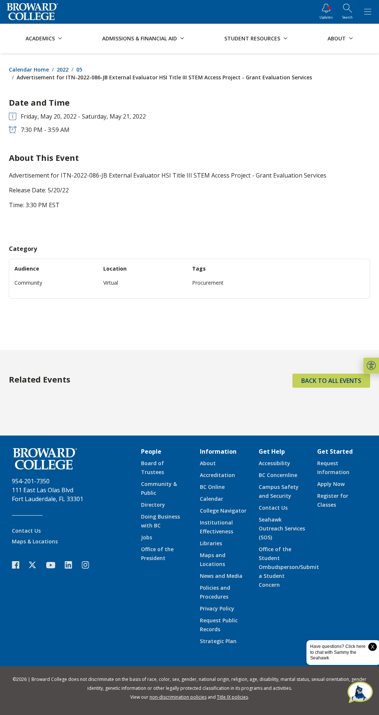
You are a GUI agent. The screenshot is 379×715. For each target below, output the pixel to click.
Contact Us (26, 530)
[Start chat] (360, 693)
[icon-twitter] (36, 565)
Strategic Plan (218, 641)
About (208, 463)
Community (28, 282)
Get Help (272, 451)
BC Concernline (278, 475)
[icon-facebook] (19, 565)
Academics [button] (40, 38)
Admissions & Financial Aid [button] (139, 38)
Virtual (110, 282)
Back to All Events (331, 381)
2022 (62, 69)
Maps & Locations (35, 541)
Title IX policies (232, 697)
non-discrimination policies (178, 697)
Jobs (146, 537)
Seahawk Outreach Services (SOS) (282, 528)
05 (79, 69)
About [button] (337, 38)
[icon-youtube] (54, 565)
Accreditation (217, 475)
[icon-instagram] (89, 565)
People (151, 451)
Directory (153, 504)
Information (218, 451)
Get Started (335, 451)
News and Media (221, 575)
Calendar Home (29, 69)
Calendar (211, 498)
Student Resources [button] (252, 38)
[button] (371, 365)
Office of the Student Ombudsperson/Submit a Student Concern (289, 567)
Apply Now (331, 483)
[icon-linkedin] (72, 565)
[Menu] (367, 12)
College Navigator (223, 510)
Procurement (208, 282)
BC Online (212, 486)
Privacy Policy (217, 608)
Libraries (211, 543)
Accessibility (274, 463)
